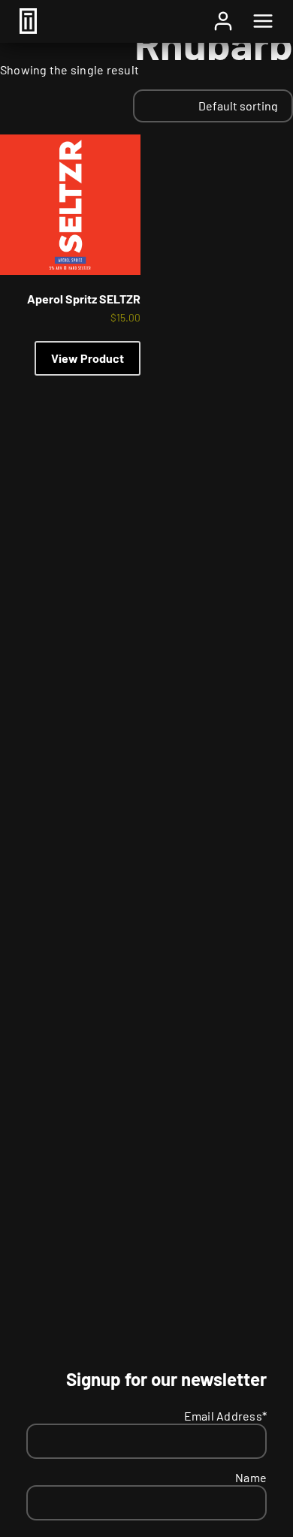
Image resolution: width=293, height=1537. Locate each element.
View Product (87, 358)
